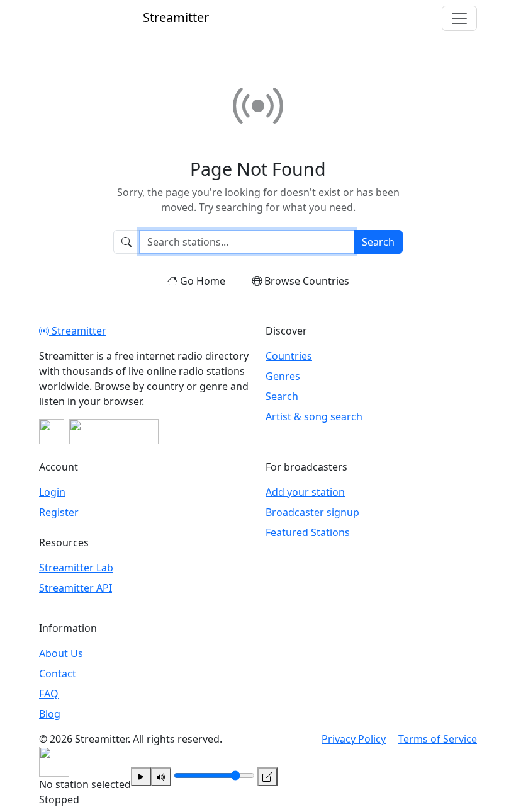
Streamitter (77, 331)
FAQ (49, 694)
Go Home (202, 281)
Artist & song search (314, 416)
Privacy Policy (354, 739)
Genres (283, 376)
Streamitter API (75, 588)
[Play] (141, 776)
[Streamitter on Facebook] (51, 431)
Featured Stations (308, 532)
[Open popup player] (267, 776)
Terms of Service (437, 739)
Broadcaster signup (312, 512)
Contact (57, 673)
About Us (61, 653)
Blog (49, 714)
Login (52, 492)
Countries (289, 356)
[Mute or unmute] (161, 776)
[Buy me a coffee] (114, 431)
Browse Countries (306, 281)
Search (378, 242)
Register (59, 512)
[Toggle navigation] (459, 18)
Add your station (305, 492)
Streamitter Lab (76, 568)
